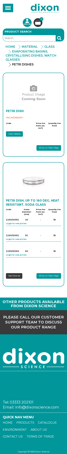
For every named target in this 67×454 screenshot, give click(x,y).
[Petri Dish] (33, 92)
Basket (41, 19)
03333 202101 (21, 402)
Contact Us (13, 436)
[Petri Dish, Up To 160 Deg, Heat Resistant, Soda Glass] (33, 182)
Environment (15, 429)
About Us (39, 429)
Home (10, 46)
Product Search (18, 31)
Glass (49, 46)
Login (27, 22)
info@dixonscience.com (37, 407)
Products (25, 422)
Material (30, 46)
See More (13, 275)
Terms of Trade (40, 436)
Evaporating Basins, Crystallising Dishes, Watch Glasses (31, 55)
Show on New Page (49, 147)
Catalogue (47, 422)
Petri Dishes (23, 64)
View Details (14, 134)
